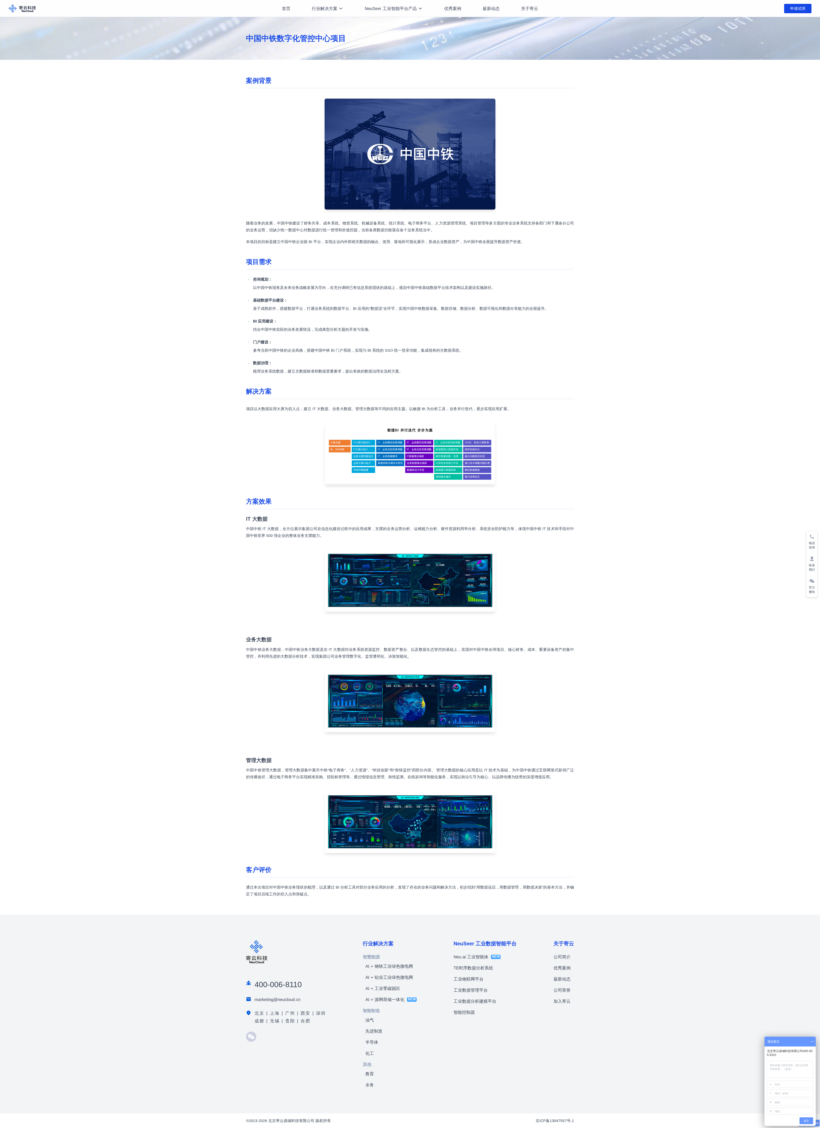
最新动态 (491, 8)
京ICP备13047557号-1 (555, 1121)
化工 (369, 1053)
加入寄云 (562, 1001)
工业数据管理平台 (471, 990)
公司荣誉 (562, 990)
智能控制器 (464, 1012)
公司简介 (562, 957)
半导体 (371, 1042)
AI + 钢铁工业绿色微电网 (389, 966)
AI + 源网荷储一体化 (384, 999)
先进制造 (373, 1031)
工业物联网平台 (468, 979)
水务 (369, 1085)
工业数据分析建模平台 (475, 1001)
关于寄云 (529, 8)
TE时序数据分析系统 (473, 968)
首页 (286, 8)
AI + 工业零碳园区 (382, 988)
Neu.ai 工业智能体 (471, 957)
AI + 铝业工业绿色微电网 (389, 977)
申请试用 (797, 8)
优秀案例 (452, 8)
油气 (369, 1020)
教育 (369, 1073)
